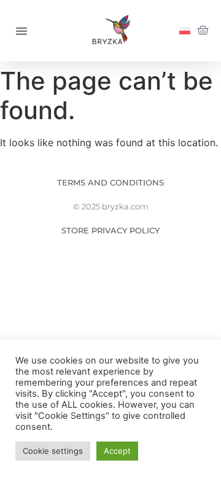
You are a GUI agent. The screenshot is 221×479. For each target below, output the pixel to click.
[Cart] (203, 30)
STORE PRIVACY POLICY (110, 230)
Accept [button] (117, 451)
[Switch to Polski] (184, 31)
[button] (21, 30)
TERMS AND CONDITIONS (110, 182)
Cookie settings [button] (53, 451)
